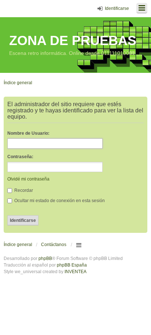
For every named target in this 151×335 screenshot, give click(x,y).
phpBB (45, 258)
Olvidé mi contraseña (28, 179)
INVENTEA (75, 271)
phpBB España (72, 265)
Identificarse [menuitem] (117, 8)
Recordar (23, 190)
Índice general (18, 244)
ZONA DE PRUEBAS (72, 40)
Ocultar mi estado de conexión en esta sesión (59, 200)
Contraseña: (20, 156)
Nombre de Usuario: (28, 133)
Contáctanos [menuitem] (53, 244)
